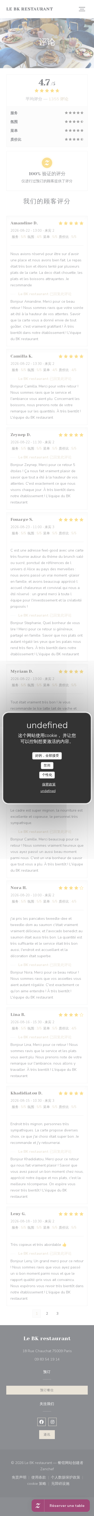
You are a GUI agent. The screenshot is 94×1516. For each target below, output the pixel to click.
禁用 (47, 765)
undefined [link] (48, 790)
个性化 (47, 775)
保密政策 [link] (49, 784)
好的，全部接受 (47, 755)
